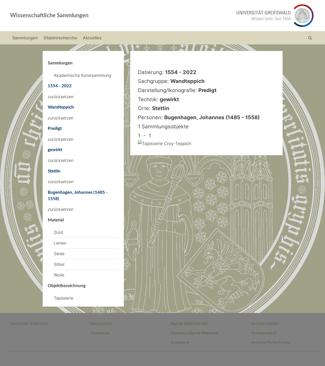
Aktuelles (92, 37)
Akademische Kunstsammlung (82, 75)
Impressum (100, 333)
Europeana (180, 342)
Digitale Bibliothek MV (189, 323)
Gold (58, 232)
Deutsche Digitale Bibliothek (194, 333)
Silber (59, 264)
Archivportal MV (265, 323)
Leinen (60, 243)
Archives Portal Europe (270, 342)
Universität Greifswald (29, 323)
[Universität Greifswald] (223, 15)
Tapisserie (63, 298)
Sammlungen (25, 37)
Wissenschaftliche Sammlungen (49, 15)
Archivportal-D (264, 333)
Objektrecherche (60, 37)
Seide (59, 253)
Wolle (59, 274)
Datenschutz (101, 323)
